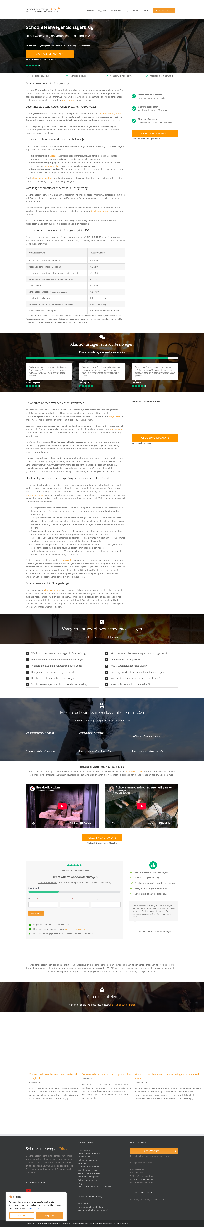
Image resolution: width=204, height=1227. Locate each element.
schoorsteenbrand (51, 590)
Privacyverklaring (96, 1223)
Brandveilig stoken (34, 494)
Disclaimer (117, 1223)
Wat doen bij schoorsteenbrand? (93, 1210)
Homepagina (84, 1149)
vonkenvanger (68, 100)
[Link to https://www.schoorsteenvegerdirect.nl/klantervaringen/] (102, 337)
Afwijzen (21, 1215)
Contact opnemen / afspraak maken (95, 1186)
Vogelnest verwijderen (88, 1176)
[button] (62, 653)
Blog (80, 1183)
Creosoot (54, 155)
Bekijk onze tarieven (100, 210)
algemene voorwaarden (75, 929)
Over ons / (83, 1166)
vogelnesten (115, 416)
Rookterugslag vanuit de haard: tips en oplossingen (110, 1074)
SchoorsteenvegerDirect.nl (112, 113)
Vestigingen (94, 1166)
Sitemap (125, 1223)
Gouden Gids (66, 1223)
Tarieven (82, 1163)
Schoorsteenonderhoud (89, 1153)
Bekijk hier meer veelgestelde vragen (102, 636)
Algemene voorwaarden (80, 1223)
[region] (36, 1206)
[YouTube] (28, 1190)
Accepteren (49, 1215)
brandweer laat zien (134, 771)
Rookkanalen (84, 1156)
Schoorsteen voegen (87, 1180)
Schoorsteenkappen (87, 1160)
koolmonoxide (51, 165)
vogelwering (116, 429)
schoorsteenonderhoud (42, 178)
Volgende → (36, 913)
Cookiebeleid (34, 1208)
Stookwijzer (83, 1203)
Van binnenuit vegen (88, 1170)
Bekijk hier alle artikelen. (123, 1004)
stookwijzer (68, 560)
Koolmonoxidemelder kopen (91, 1206)
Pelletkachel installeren (89, 1173)
